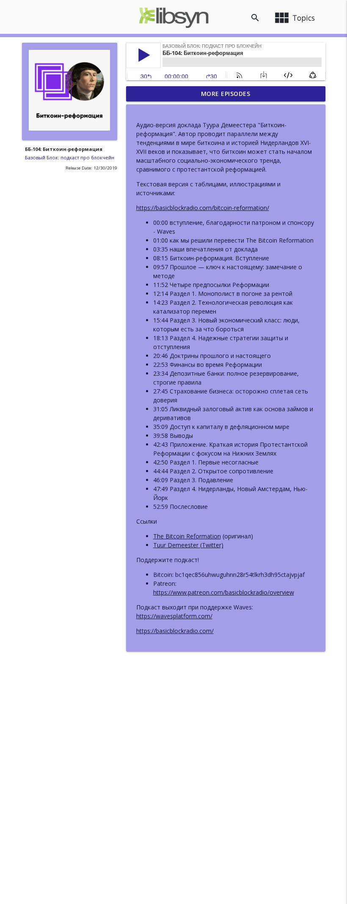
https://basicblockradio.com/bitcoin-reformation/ (202, 208)
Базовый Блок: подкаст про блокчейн (69, 157)
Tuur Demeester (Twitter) (188, 545)
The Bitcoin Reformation (187, 536)
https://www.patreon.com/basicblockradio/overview (223, 592)
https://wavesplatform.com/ (174, 616)
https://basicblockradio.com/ (175, 631)
